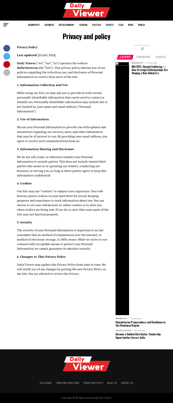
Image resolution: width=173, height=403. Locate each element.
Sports (110, 24)
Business (49, 24)
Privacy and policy (93, 383)
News (130, 24)
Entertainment (67, 24)
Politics (96, 24)
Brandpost (34, 24)
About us (112, 383)
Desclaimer (46, 383)
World (141, 24)
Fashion (83, 24)
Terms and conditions (67, 383)
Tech (120, 24)
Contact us (127, 383)
